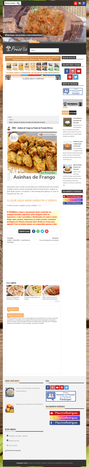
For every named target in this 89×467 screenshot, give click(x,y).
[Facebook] (73, 204)
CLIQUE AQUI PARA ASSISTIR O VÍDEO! (32, 200)
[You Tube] (73, 197)
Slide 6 (60, 42)
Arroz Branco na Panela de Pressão (77, 121)
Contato (43, 463)
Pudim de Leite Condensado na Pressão (77, 144)
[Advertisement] (33, 97)
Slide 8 (81, 42)
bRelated (57, 301)
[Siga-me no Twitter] (75, 79)
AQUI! (39, 205)
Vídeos (11, 119)
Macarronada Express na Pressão (77, 167)
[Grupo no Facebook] (73, 95)
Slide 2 (18, 42)
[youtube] (75, 3)
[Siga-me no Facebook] (67, 73)
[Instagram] (73, 201)
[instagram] (80, 3)
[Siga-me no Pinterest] (70, 79)
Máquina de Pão (14, 441)
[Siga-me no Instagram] (73, 73)
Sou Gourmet (13, 445)
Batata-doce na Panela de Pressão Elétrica (29, 404)
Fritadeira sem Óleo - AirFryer (18, 436)
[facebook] (84, 3)
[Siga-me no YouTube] (78, 73)
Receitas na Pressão (33, 463)
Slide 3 (29, 42)
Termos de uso (52, 463)
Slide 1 (8, 42)
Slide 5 (49, 42)
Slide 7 (70, 42)
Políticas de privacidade (65, 463)
